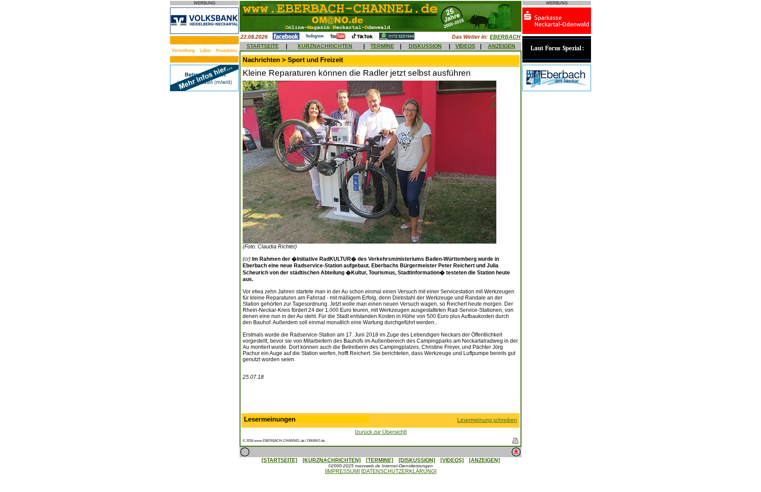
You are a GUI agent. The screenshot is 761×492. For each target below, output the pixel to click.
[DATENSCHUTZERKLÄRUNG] (398, 471)
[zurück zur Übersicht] (380, 432)
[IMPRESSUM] (342, 471)
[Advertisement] (380, 398)
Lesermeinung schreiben (487, 420)
